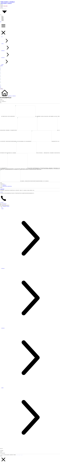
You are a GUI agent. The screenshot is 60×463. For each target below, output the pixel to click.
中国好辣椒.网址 (4, 206)
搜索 (0, 21)
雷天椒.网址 (8, 206)
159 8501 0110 (4, 203)
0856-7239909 (1, 202)
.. (0, 68)
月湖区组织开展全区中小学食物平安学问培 (7, 186)
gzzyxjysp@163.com (4, 204)
